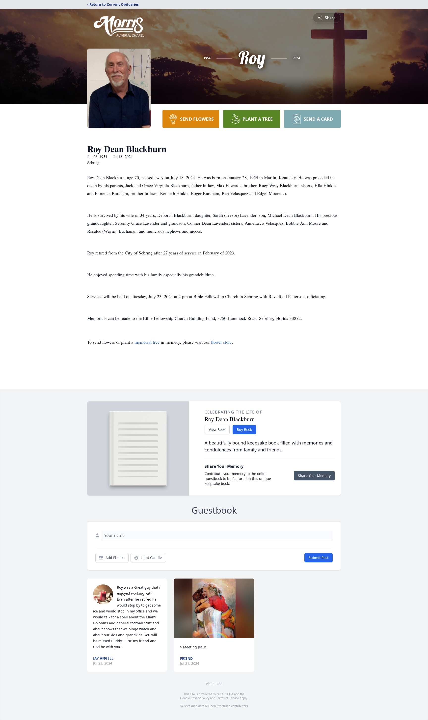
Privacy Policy (200, 698)
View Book (217, 429)
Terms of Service (227, 698)
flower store (221, 342)
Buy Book (244, 429)
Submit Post (318, 557)
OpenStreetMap (219, 706)
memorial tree (147, 342)
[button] (214, 608)
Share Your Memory (314, 475)
